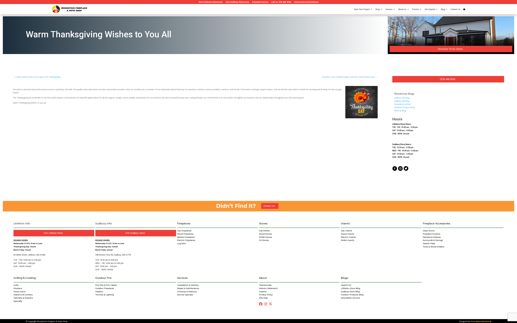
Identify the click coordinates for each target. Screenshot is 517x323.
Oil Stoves (264, 240)
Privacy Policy (266, 294)
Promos (415, 9)
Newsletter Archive (402, 104)
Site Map (263, 298)
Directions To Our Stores (450, 49)
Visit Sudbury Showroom (237, 2)
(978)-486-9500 (447, 79)
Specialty (17, 301)
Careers (263, 291)
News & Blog (400, 110)
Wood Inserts (347, 234)
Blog (443, 9)
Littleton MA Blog (402, 97)
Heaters (99, 291)
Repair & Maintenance (188, 288)
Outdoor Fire (103, 278)
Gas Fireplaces (184, 230)
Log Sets (181, 243)
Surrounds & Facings (433, 240)
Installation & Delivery (188, 285)
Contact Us (455, 9)
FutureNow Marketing (480, 321)
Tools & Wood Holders (433, 247)
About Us (402, 9)
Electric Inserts (348, 237)
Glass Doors (428, 230)
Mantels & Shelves (432, 237)
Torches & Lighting (104, 294)
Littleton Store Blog (350, 288)
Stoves (263, 223)
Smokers (17, 288)
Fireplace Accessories (436, 223)
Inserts (345, 223)
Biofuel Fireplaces (186, 237)
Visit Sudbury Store (135, 233)
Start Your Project (362, 9)
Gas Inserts (346, 230)
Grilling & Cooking (24, 278)
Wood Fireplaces (185, 234)
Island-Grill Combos (23, 294)
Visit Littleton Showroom (210, 2)
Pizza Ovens (19, 291)
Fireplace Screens (431, 234)
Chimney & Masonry (187, 291)
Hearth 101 (346, 285)
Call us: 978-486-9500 (281, 2)
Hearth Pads (429, 243)
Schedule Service (260, 2)
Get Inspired (430, 9)
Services (389, 9)
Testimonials (265, 285)
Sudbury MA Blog (401, 101)
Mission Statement (268, 288)
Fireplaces (183, 223)
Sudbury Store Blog (350, 291)
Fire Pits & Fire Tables (106, 285)
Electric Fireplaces (186, 240)
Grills (15, 285)
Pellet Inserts (347, 240)
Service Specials (185, 294)
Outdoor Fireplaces (104, 288)
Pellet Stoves (265, 237)
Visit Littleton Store (53, 233)
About (263, 278)
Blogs (344, 278)
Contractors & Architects (306, 2)
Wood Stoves (265, 234)
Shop (377, 9)
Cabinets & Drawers (23, 298)
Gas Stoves (264, 230)
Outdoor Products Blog (404, 107)
